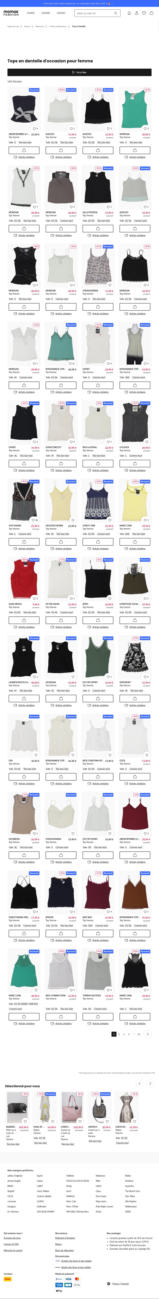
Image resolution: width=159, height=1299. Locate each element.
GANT (40, 1186)
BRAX (10, 1186)
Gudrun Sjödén (44, 1196)
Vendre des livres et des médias (76, 1267)
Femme (27, 26)
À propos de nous (12, 1238)
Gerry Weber (43, 1191)
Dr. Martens (13, 1211)
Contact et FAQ (11, 1244)
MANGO (70, 1196)
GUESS (40, 1201)
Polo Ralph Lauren (104, 1206)
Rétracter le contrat (13, 1250)
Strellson (129, 1180)
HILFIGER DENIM (45, 1211)
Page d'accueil (13, 26)
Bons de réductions (64, 1250)
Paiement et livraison (65, 1238)
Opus (98, 1191)
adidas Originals (14, 1175)
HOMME (45, 13)
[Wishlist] (144, 13)
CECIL (10, 1196)
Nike (98, 1180)
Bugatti (10, 1191)
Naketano (100, 1175)
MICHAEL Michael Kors (77, 1211)
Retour (58, 1244)
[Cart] (151, 13)
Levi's (68, 1191)
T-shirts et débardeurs (58, 26)
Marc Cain (71, 1201)
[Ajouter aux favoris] (110, 285)
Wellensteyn (131, 1206)
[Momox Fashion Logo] (11, 13)
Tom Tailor (130, 1196)
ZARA (128, 1211)
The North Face (132, 1191)
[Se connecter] (136, 13)
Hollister (70, 1175)
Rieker (128, 1175)
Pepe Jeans (101, 1201)
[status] (79, 79)
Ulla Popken (130, 1201)
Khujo (69, 1186)
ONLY (99, 1186)
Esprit (39, 1175)
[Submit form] (116, 13)
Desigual (11, 1206)
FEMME (31, 13)
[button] (131, 1283)
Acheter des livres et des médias (76, 1261)
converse (11, 1201)
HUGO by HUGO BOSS (77, 1180)
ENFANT (61, 13)
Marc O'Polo (72, 1206)
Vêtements (39, 26)
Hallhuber (41, 1206)
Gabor (40, 1180)
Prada (98, 1211)
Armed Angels (14, 1180)
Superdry (129, 1186)
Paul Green (101, 1196)
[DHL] (7, 1279)
